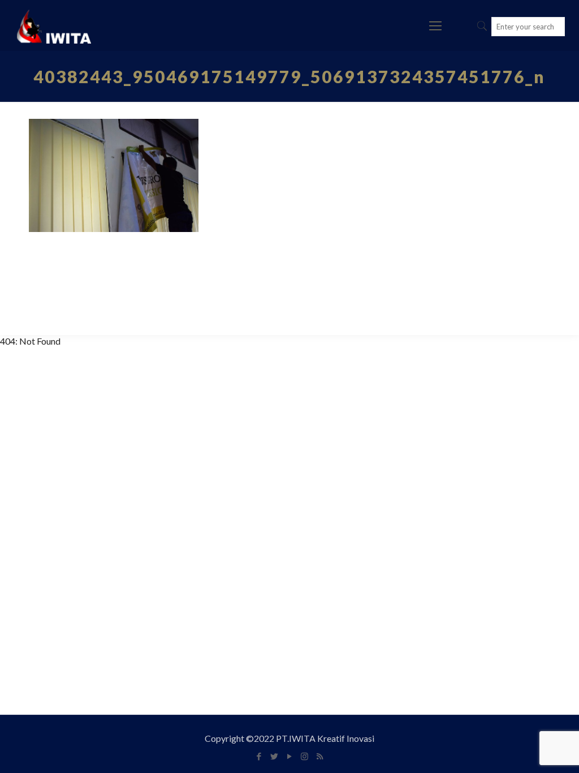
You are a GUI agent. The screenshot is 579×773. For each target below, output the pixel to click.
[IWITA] (54, 25)
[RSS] (320, 756)
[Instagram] (304, 756)
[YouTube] (289, 756)
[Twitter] (274, 756)
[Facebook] (259, 756)
